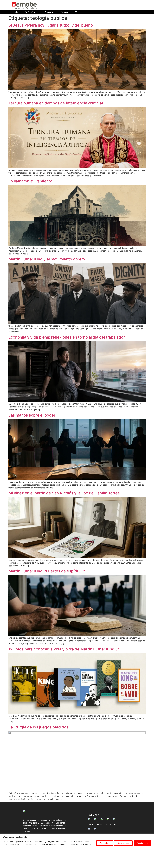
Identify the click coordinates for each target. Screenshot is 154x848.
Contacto (64, 12)
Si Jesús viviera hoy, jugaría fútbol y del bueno (50, 25)
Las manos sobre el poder (31, 415)
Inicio (15, 12)
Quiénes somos (31, 12)
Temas (48, 12)
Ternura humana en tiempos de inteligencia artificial (55, 103)
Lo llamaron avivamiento (30, 181)
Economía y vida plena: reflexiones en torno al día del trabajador (66, 337)
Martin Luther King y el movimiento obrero (46, 259)
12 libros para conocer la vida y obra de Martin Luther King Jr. (64, 649)
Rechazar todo (123, 843)
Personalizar (105, 843)
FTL (76, 12)
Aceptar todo (142, 843)
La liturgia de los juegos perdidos (38, 727)
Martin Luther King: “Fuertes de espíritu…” (46, 571)
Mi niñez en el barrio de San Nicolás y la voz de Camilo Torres (64, 493)
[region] (77, 841)
